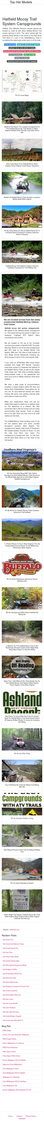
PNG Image (7, 1030)
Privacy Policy (31, 1116)
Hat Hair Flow (7, 952)
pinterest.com (14, 929)
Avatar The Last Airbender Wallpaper (16, 1034)
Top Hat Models (21, 2)
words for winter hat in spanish (28, 44)
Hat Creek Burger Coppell (12, 1016)
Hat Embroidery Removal (12, 995)
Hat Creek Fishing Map (11, 961)
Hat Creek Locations (10, 990)
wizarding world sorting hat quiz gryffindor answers (22, 51)
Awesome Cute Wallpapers (12, 1064)
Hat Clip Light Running (11, 1012)
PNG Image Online (9, 1039)
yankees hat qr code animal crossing (22, 48)
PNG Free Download (10, 1047)
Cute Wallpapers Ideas (11, 1068)
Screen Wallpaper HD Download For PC (17, 1090)
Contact (19, 1116)
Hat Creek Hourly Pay (10, 948)
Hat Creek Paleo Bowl (10, 956)
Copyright (22, 1118)
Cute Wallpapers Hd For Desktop (14, 1081)
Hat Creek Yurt (8, 939)
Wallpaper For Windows (11, 1077)
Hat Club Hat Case (9, 978)
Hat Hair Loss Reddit (10, 1003)
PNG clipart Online (9, 1051)
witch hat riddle (29, 55)
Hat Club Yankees (9, 1007)
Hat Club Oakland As (10, 982)
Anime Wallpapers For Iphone (13, 1043)
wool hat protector (15, 55)
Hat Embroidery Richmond (12, 973)
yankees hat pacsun (22, 58)
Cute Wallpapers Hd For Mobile (14, 1073)
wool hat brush (10, 44)
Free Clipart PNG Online (11, 1056)
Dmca (10, 1116)
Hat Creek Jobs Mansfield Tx (13, 1020)
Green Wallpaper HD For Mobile (14, 1060)
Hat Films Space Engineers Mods (15, 965)
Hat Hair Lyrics (8, 999)
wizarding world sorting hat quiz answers (22, 61)
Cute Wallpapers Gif (10, 1085)
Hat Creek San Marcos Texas (13, 944)
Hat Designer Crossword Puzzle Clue (16, 986)
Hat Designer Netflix (10, 969)
